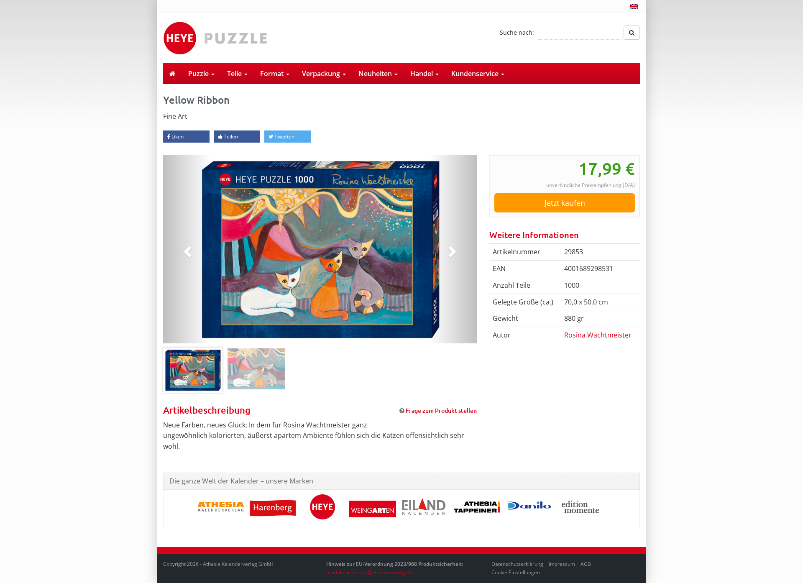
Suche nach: (517, 32)
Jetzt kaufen (565, 203)
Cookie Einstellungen (515, 572)
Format (272, 73)
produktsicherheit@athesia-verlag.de (369, 572)
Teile (235, 73)
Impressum (562, 564)
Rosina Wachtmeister (598, 335)
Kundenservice (475, 73)
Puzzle (199, 73)
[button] (186, 249)
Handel (422, 73)
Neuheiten (376, 73)
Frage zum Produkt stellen (441, 410)
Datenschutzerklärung (517, 564)
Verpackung (322, 73)
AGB (586, 564)
